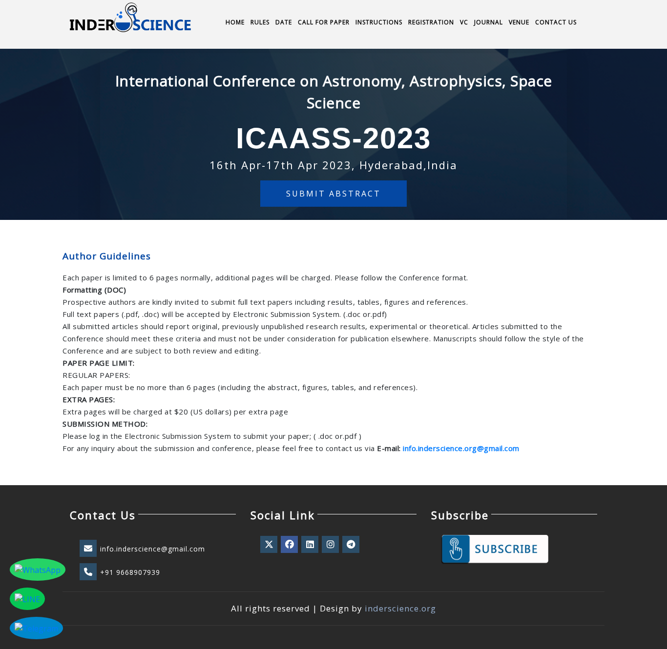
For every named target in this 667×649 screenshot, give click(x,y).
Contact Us (556, 22)
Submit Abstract (333, 193)
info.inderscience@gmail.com (152, 548)
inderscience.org (400, 608)
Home (235, 22)
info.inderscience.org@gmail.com (461, 448)
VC (464, 22)
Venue (519, 22)
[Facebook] (290, 544)
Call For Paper (324, 22)
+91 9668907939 (130, 572)
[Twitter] (269, 544)
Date (283, 22)
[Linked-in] (310, 544)
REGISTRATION (431, 22)
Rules (260, 22)
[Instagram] (331, 544)
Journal (488, 22)
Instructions (378, 22)
